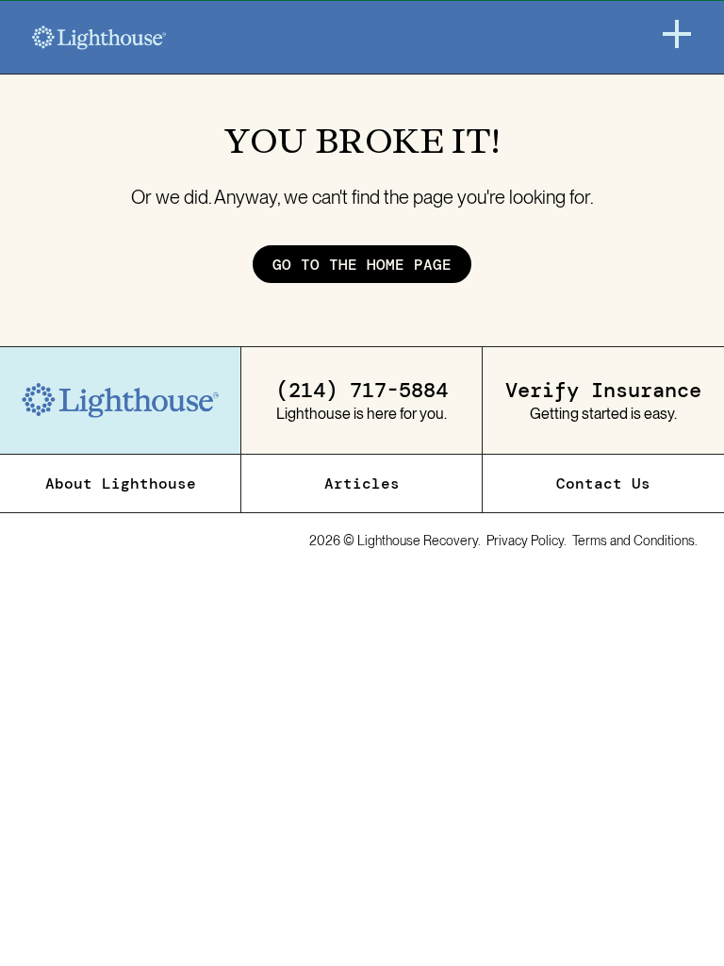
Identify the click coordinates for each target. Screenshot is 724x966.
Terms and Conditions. (635, 540)
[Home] (99, 37)
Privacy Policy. (526, 540)
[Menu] (676, 34)
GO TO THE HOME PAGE (362, 264)
